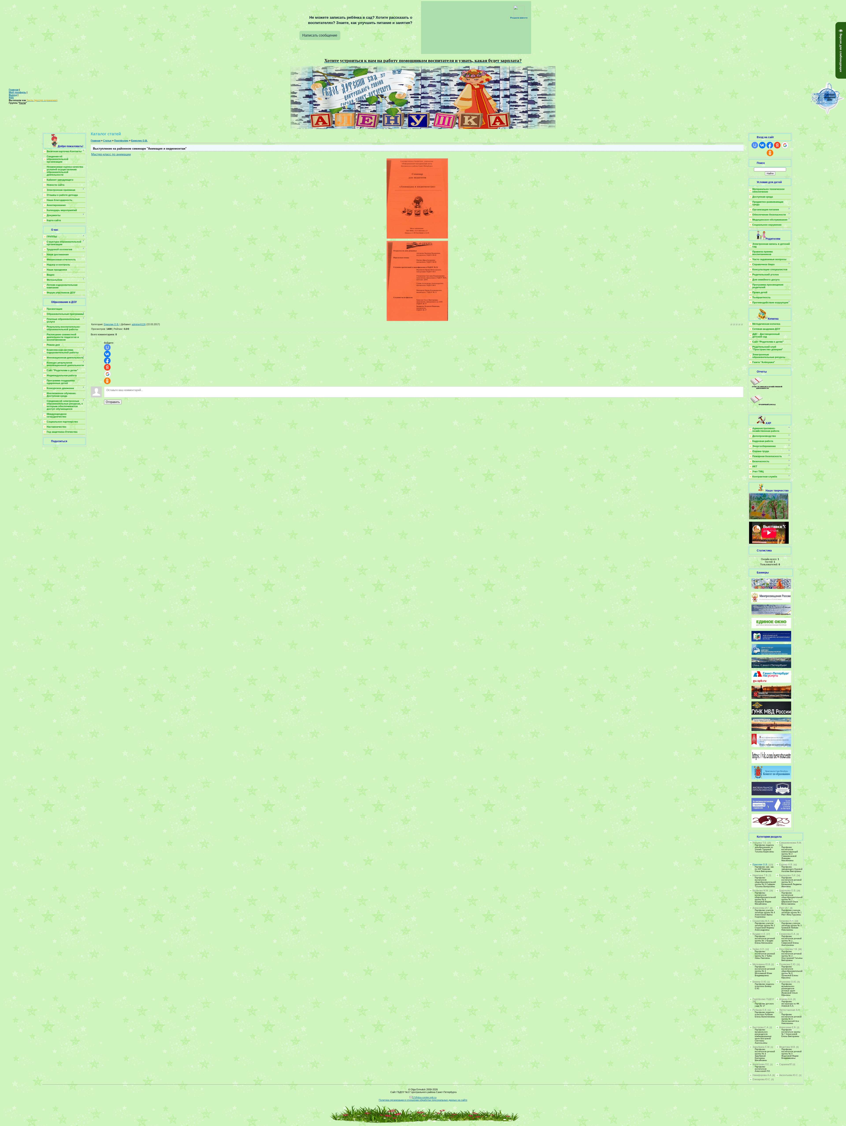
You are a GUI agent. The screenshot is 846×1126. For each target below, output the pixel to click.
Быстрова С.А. (761, 1027)
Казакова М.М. (761, 890)
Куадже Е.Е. (759, 934)
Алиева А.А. (785, 999)
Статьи (107, 140)
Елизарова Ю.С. (762, 1079)
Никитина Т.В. (760, 875)
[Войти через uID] (107, 347)
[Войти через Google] (107, 374)
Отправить (113, 402)
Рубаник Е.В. (760, 1010)
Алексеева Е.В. (787, 1027)
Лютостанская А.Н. (789, 1010)
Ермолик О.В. (139, 140)
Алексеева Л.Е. (761, 1064)
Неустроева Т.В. (788, 949)
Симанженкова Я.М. (790, 842)
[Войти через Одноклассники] (107, 381)
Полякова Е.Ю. (787, 964)
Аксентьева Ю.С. (788, 1075)
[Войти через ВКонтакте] (107, 354)
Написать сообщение (319, 35)
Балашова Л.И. (787, 875)
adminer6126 (139, 324)
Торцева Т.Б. (760, 842)
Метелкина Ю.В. (762, 964)
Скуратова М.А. (761, 921)
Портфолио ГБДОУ (763, 999)
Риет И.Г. (784, 908)
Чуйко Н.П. (759, 949)
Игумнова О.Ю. (788, 981)
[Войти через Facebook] (107, 360)
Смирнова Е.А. (787, 934)
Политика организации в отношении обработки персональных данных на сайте (423, 1100)
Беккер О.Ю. (760, 981)
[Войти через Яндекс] (107, 367)
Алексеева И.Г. (761, 908)
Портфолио (121, 140)
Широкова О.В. (787, 890)
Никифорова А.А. (762, 1075)
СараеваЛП (785, 1064)
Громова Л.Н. (786, 921)
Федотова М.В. (787, 1047)
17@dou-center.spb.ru (424, 1097)
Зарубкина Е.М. (761, 1047)
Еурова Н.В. (786, 864)
